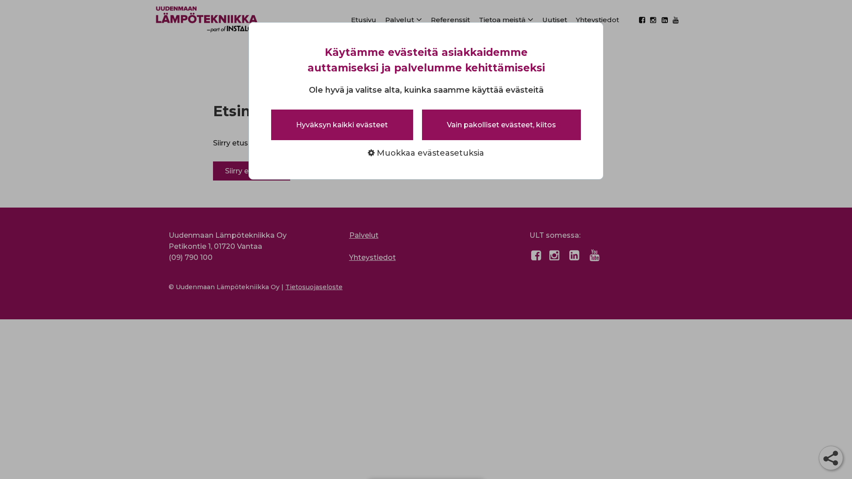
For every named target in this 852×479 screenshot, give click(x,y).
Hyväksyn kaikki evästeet (342, 125)
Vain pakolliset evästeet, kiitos (501, 125)
